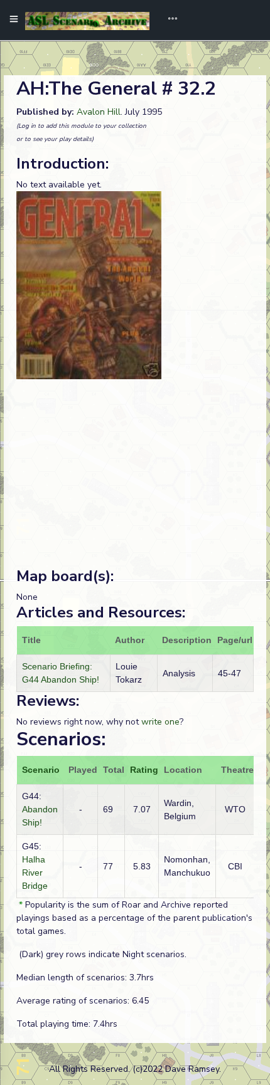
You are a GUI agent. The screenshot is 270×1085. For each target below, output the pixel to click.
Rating (144, 770)
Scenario (41, 770)
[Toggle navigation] (168, 20)
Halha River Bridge (35, 872)
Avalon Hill (99, 112)
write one (160, 722)
